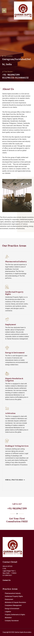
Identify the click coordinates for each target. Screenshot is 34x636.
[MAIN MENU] (4, 10)
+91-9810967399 (17, 508)
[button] (15, 480)
